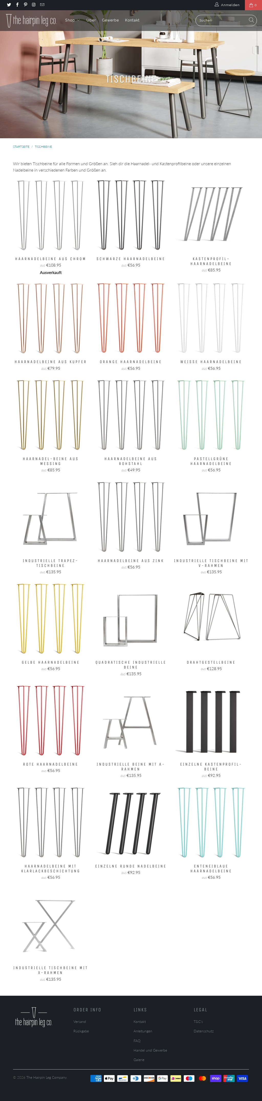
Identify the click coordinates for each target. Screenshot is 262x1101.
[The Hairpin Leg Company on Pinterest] (25, 5)
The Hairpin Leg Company (46, 1077)
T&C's (198, 1021)
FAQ (137, 1041)
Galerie (139, 1059)
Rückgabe (81, 1031)
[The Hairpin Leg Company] (31, 20)
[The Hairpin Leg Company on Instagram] (33, 5)
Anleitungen (143, 1031)
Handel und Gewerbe (150, 1050)
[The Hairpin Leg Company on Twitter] (8, 5)
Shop (70, 20)
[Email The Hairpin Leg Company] (42, 5)
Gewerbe (110, 20)
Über (91, 20)
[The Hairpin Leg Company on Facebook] (17, 5)
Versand (79, 1021)
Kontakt (132, 20)
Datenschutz (204, 1031)
